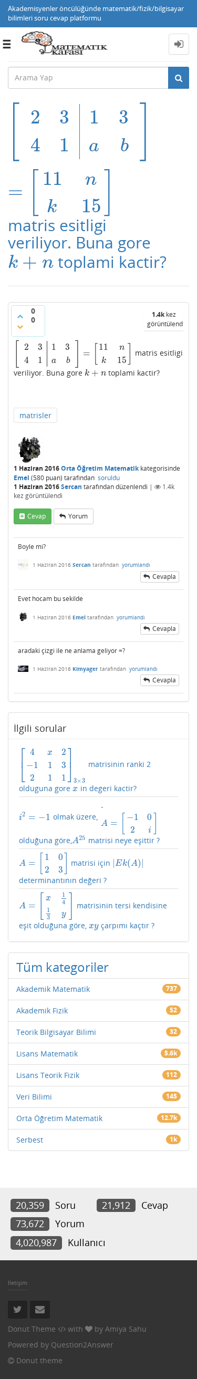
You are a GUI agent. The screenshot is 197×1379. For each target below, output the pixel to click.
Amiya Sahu (126, 1329)
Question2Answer (82, 1345)
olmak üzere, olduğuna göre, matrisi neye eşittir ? (89, 822)
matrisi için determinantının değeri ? (81, 868)
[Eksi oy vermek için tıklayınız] (20, 326)
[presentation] (79, 130)
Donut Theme (32, 1329)
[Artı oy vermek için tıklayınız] (20, 316)
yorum (78, 516)
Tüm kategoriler (62, 967)
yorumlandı (136, 564)
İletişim (17, 1283)
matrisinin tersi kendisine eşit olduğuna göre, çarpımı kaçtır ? (93, 911)
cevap (36, 516)
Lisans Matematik (47, 1054)
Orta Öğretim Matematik (100, 468)
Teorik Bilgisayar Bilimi (56, 1032)
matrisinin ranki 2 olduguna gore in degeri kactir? (85, 770)
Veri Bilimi (34, 1097)
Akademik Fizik (42, 1010)
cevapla (164, 576)
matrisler (35, 415)
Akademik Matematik (53, 989)
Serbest (29, 1140)
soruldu (109, 477)
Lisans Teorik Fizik (47, 1075)
